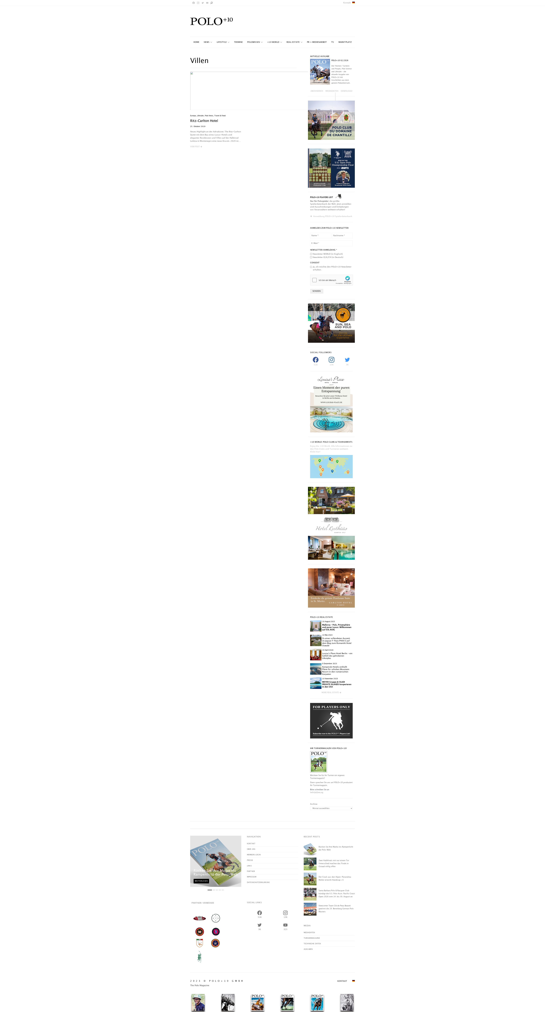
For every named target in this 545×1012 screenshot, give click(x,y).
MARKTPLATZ (345, 42)
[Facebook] (194, 3)
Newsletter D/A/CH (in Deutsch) (328, 257)
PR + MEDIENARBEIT (317, 42)
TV (332, 42)
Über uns (251, 849)
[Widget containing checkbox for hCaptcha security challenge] (331, 280)
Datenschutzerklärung (258, 882)
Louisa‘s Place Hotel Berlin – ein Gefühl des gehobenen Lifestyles (337, 655)
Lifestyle (222, 42)
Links (249, 866)
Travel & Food (220, 116)
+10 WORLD (273, 42)
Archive (313, 804)
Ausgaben (308, 949)
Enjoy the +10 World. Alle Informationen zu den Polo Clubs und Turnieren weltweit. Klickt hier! (331, 449)
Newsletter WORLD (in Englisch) (328, 254)
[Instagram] (198, 3)
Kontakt (347, 3)
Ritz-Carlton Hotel (204, 121)
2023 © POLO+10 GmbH (217, 981)
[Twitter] (203, 3)
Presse (250, 860)
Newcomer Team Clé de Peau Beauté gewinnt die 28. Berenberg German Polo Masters (336, 909)
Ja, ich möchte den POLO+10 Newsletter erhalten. (332, 268)
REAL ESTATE (293, 42)
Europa (193, 116)
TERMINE (238, 42)
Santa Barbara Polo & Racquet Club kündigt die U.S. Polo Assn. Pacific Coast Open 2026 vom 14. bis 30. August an (337, 893)
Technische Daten (312, 944)
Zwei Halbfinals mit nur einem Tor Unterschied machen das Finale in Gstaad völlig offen (334, 863)
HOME (196, 42)
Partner (251, 871)
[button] (196, 147)
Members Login (254, 855)
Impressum (251, 877)
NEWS (206, 42)
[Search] (211, 3)
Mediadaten (309, 932)
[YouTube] (207, 3)
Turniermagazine (312, 938)
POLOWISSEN (253, 42)
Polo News (209, 116)
